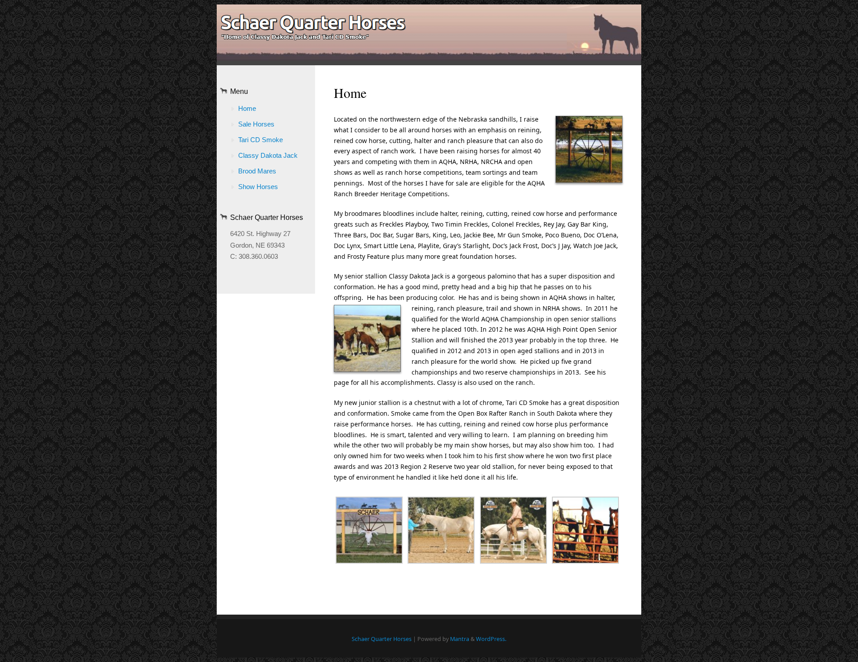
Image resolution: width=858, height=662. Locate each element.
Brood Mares (257, 171)
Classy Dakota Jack (268, 155)
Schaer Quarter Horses (382, 639)
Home (247, 108)
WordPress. (491, 639)
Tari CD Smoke (260, 139)
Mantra (459, 639)
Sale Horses (256, 124)
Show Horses (258, 186)
